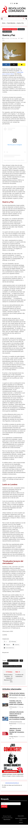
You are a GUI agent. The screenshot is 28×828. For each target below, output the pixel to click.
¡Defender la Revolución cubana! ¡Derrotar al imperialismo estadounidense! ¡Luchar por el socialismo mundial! (17, 715)
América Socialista (13, 660)
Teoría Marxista (7, 31)
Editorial (5, 663)
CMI (21, 660)
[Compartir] (6, 64)
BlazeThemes (7, 819)
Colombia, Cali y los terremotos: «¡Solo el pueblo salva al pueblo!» (16, 702)
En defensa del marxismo (10, 29)
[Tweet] (14, 64)
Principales (21, 29)
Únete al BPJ (21, 816)
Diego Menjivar (14, 736)
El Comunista (14, 697)
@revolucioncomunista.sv (12, 783)
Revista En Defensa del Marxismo (12, 666)
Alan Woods (6, 38)
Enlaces (21, 822)
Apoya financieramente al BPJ (21, 819)
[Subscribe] (21, 64)
